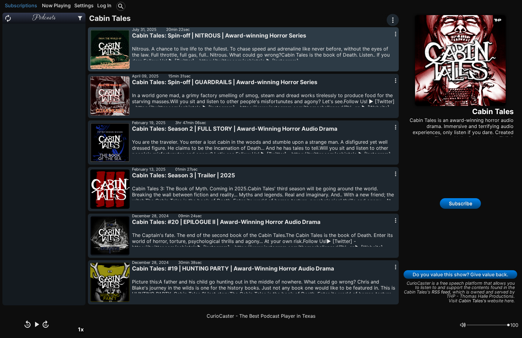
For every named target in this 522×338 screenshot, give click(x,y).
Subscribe (460, 203)
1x (81, 329)
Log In (104, 5)
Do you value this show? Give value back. (460, 274)
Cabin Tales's (472, 300)
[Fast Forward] (45, 325)
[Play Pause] (36, 325)
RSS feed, (441, 291)
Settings (84, 5)
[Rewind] (27, 325)
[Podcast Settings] (80, 18)
